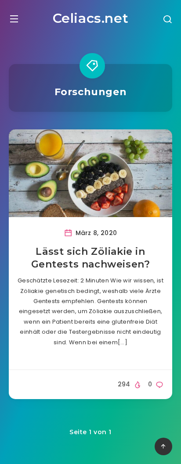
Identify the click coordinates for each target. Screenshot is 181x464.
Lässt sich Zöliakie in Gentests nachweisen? (90, 258)
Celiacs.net (91, 18)
